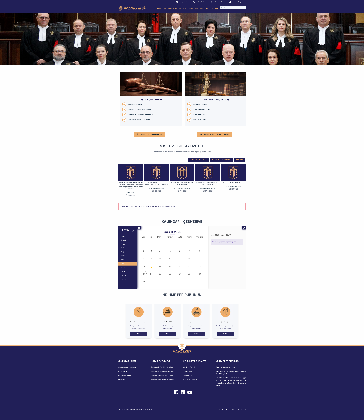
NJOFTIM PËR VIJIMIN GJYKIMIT (233, 182)
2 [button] (143, 251)
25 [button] (160, 274)
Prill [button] (122, 248)
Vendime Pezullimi (199, 114)
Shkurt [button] (123, 240)
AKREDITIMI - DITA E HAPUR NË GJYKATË (216, 135)
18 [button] (160, 266)
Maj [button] (122, 252)
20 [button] (180, 266)
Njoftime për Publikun (219, 2)
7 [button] (189, 251)
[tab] (133, 362)
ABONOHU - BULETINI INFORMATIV (151, 135)
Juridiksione (187, 375)
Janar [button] (123, 236)
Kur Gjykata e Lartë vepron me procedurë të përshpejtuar (231, 372)
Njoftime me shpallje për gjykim (162, 379)
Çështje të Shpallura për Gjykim (139, 109)
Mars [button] (123, 244)
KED (211, 8)
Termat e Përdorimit (232, 410)
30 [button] (144, 281)
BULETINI (239, 160)
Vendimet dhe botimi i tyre (225, 367)
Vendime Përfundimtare (201, 109)
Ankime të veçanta (199, 120)
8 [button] (199, 251)
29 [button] (199, 274)
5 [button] (170, 251)
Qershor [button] (124, 256)
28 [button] (189, 274)
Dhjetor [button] (124, 279)
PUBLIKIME (130, 192)
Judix (217, 8)
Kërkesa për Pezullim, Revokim (139, 120)
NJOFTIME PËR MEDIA (198, 160)
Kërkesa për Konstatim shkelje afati (140, 114)
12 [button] (170, 258)
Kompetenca (187, 371)
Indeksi (243, 410)
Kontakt (233, 2)
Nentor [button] (123, 275)
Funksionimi (122, 371)
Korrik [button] (123, 260)
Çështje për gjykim (170, 8)
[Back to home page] (182, 346)
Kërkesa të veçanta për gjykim (162, 375)
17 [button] (151, 266)
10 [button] (151, 258)
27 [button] (180, 274)
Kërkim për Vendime (202, 2)
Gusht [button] (123, 263)
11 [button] (160, 258)
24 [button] (151, 274)
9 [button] (143, 258)
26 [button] (170, 274)
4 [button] (159, 251)
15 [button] (200, 258)
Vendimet (182, 8)
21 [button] (189, 266)
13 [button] (180, 258)
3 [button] (151, 251)
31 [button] (151, 281)
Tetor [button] (123, 271)
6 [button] (179, 251)
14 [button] (189, 258)
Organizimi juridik (124, 375)
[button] (123, 230)
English (240, 2)
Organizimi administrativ (127, 367)
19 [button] (170, 266)
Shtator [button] (124, 267)
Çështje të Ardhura (184, 2)
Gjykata (158, 8)
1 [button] (199, 243)
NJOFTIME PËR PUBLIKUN (221, 160)
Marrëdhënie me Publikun (198, 8)
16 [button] (144, 266)
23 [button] (144, 274)
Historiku (121, 379)
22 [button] (199, 266)
